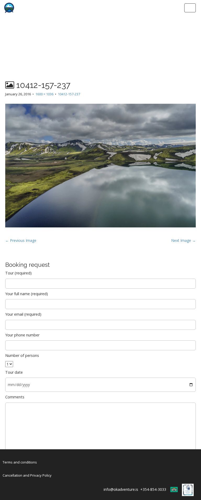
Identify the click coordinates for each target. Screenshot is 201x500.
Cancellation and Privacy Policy (27, 475)
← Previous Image (20, 240)
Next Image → (183, 240)
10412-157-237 (69, 94)
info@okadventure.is (121, 489)
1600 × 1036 (44, 94)
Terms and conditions (20, 462)
